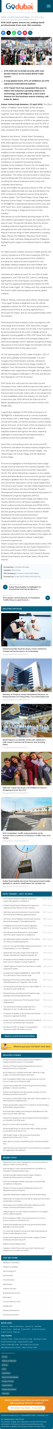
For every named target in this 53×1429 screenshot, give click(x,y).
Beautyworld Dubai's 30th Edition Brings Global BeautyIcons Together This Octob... (20, 981)
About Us (4, 1326)
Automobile (8, 1275)
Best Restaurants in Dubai (10, 1347)
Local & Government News (18, 17)
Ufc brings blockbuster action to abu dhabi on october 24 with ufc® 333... (22, 987)
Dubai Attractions (38, 1329)
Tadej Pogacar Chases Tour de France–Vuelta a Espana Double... (22, 967)
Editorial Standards (16, 1326)
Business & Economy (11, 1293)
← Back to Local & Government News (19, 1036)
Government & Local (11, 1302)
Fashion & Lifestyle (10, 1267)
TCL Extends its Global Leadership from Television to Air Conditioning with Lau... (19, 1008)
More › (47, 1055)
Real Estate (7, 1284)
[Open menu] (48, 6)
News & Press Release (10, 1377)
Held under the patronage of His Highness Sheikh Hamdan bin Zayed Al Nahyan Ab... (20, 954)
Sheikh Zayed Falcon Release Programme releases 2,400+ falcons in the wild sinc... (21, 906)
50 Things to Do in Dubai (29, 1344)
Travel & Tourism (9, 1289)
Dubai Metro (26, 1329)
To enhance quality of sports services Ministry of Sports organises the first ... (22, 1014)
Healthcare (7, 1306)
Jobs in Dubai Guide (29, 1347)
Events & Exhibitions (11, 1310)
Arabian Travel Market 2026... (14, 1244)
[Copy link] (30, 33)
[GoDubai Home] (20, 6)
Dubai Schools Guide (8, 1342)
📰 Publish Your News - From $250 (26, 1408)
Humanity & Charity (11, 1315)
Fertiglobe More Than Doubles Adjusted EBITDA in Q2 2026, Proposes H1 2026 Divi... (20, 927)
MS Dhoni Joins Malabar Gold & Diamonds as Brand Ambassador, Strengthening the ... (21, 920)
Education (7, 1297)
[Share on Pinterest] (25, 33)
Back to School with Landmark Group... (19, 1124)
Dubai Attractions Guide (23, 1339)
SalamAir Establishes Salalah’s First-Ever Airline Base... (25, 1195)
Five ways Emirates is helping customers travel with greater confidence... (20, 900)
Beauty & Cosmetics (11, 1262)
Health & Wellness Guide (10, 1344)
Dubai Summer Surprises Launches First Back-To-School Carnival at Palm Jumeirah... (22, 1021)
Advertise (16, 1329)
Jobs (4, 1369)
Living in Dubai (6, 1339)
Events (4, 1365)
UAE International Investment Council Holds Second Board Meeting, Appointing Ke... (21, 913)
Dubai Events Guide (25, 1342)
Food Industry (8, 1280)
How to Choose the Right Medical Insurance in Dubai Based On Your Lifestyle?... (22, 947)
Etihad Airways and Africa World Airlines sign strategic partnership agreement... (21, 994)
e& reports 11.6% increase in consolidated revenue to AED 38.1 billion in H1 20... (20, 1028)
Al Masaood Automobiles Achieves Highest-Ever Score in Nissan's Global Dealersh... (21, 960)
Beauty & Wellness (9, 1361)
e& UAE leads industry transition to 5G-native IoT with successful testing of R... (21, 940)
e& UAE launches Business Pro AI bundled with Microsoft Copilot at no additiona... (20, 933)
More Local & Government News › (34, 611)
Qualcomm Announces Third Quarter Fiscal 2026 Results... (21, 1001)
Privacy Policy (6, 1329)
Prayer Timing (6, 1332)
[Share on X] (8, 33)
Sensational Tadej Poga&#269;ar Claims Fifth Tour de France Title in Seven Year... (21, 974)
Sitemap (16, 1332)
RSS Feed (37, 1326)
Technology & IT (9, 1271)
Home (3, 17)
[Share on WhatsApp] (14, 33)
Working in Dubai (40, 1339)
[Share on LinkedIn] (19, 33)
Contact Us (29, 1326)
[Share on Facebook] (3, 33)
